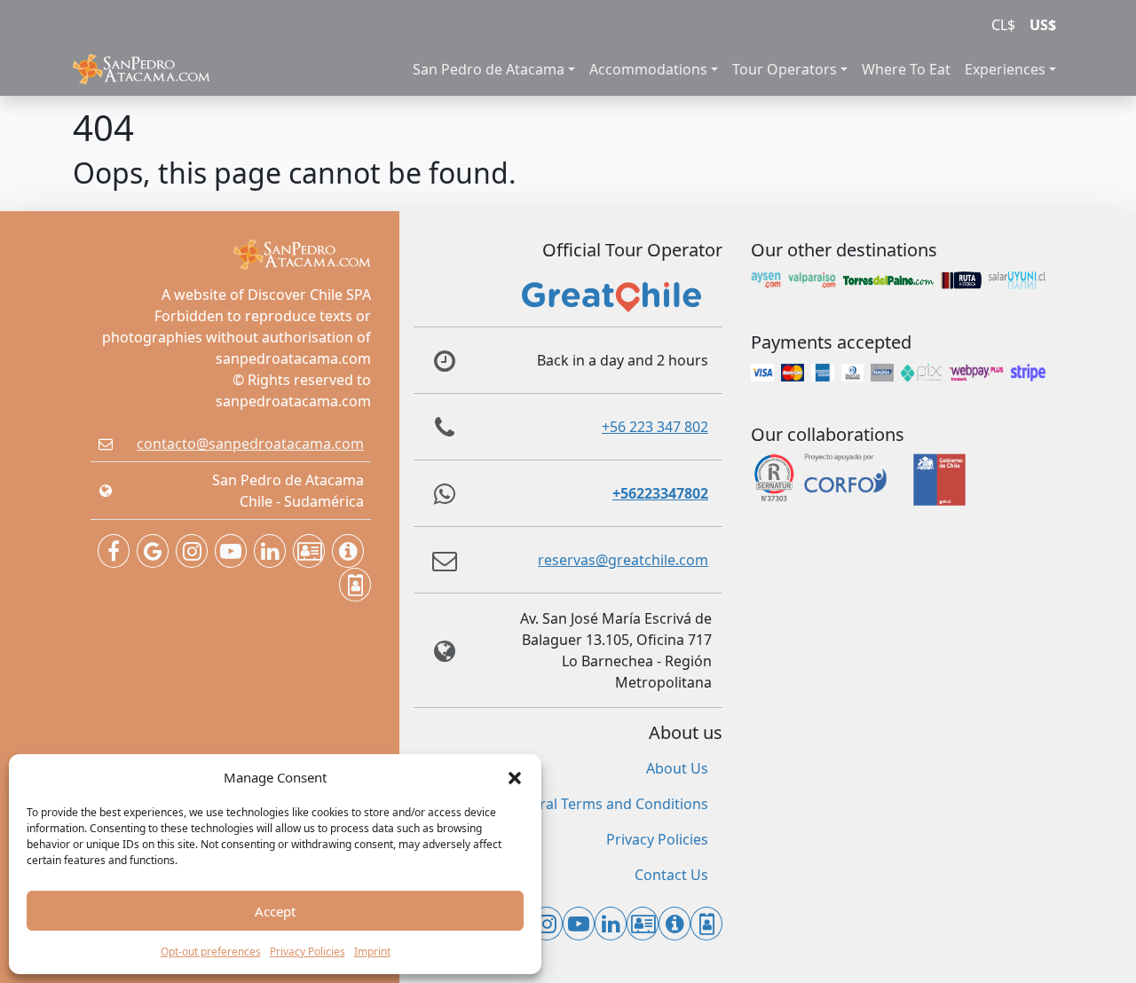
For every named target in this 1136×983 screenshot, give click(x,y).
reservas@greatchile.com (623, 560)
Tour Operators (784, 69)
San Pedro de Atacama (488, 69)
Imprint (372, 951)
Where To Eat (906, 69)
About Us (677, 768)
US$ (1043, 25)
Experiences (1005, 69)
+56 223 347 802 (655, 426)
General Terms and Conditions (606, 804)
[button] (515, 777)
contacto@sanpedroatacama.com (250, 443)
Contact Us (671, 875)
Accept (275, 911)
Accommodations (648, 69)
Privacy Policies (307, 951)
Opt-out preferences (211, 951)
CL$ (1003, 25)
